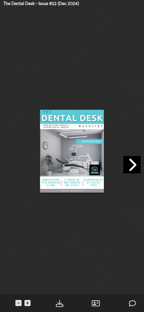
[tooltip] (59, 303)
